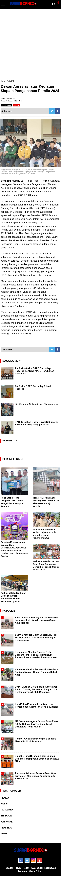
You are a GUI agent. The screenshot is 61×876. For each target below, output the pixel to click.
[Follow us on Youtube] (39, 860)
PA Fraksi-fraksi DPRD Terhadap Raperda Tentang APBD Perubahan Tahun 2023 (34, 371)
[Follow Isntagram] (33, 860)
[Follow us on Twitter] (27, 860)
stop (16, 105)
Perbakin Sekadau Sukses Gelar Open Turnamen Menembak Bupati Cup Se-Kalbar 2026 (36, 776)
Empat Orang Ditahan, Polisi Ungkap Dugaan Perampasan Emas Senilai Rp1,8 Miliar (37, 758)
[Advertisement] (30, 45)
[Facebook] (57, 111)
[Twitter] (52, 111)
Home (3, 81)
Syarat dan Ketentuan (43, 868)
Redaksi (8, 868)
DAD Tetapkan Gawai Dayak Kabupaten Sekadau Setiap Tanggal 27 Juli (36, 423)
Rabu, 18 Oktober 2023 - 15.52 (11, 101)
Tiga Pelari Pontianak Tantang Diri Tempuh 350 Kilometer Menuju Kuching (36, 705)
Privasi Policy (22, 868)
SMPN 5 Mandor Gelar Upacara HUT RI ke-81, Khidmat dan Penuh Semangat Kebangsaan (35, 637)
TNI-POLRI (6, 815)
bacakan (7, 105)
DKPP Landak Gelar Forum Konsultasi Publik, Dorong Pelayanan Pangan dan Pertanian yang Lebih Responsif (36, 689)
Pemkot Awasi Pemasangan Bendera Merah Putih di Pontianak (35, 739)
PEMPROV (6, 827)
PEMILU (5, 833)
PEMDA (5, 798)
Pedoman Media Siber (30, 871)
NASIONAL (7, 821)
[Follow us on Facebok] (20, 860)
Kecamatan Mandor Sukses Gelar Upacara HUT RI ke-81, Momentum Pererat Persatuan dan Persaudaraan (36, 655)
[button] (58, 1)
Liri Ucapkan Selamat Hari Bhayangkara (36, 404)
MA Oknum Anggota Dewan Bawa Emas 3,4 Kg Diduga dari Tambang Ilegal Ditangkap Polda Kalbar (36, 724)
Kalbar (4, 803)
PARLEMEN (11, 81)
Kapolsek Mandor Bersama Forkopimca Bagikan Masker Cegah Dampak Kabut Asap (36, 672)
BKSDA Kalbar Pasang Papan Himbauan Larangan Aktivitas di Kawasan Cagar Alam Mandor (36, 620)
